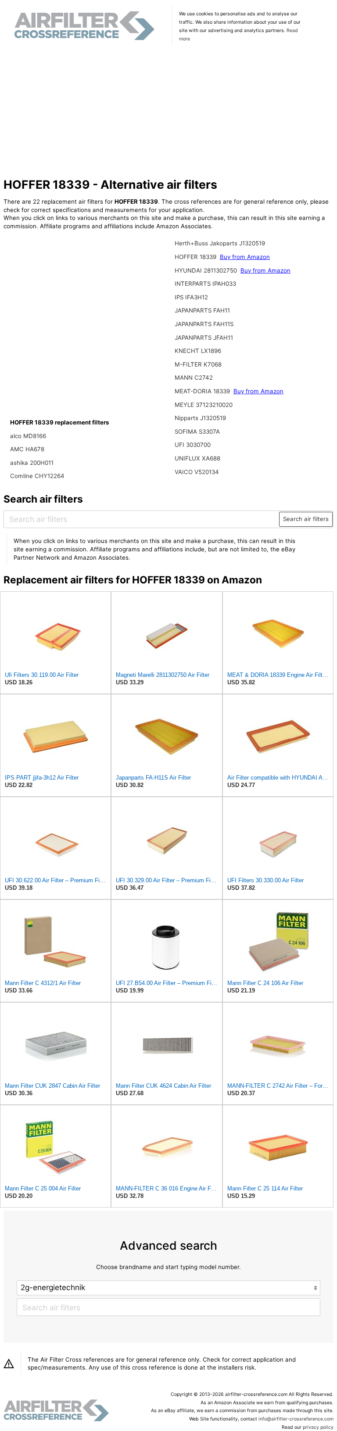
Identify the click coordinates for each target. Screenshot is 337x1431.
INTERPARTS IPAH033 (205, 283)
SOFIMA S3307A (197, 431)
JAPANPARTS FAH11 (202, 310)
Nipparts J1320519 (200, 417)
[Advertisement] (169, 112)
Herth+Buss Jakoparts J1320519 (220, 243)
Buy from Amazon (245, 256)
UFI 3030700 (193, 444)
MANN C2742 (194, 377)
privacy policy (318, 1427)
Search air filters (306, 518)
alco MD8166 (28, 435)
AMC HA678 (27, 449)
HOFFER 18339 (196, 256)
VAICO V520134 (197, 471)
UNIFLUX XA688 (197, 458)
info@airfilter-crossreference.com (295, 1419)
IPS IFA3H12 (191, 297)
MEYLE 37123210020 (204, 404)
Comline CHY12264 (37, 475)
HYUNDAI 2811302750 (207, 270)
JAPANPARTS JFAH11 (204, 337)
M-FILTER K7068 (198, 364)
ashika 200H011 (32, 462)
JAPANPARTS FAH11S (204, 323)
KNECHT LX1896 (198, 350)
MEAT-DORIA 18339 (203, 391)
